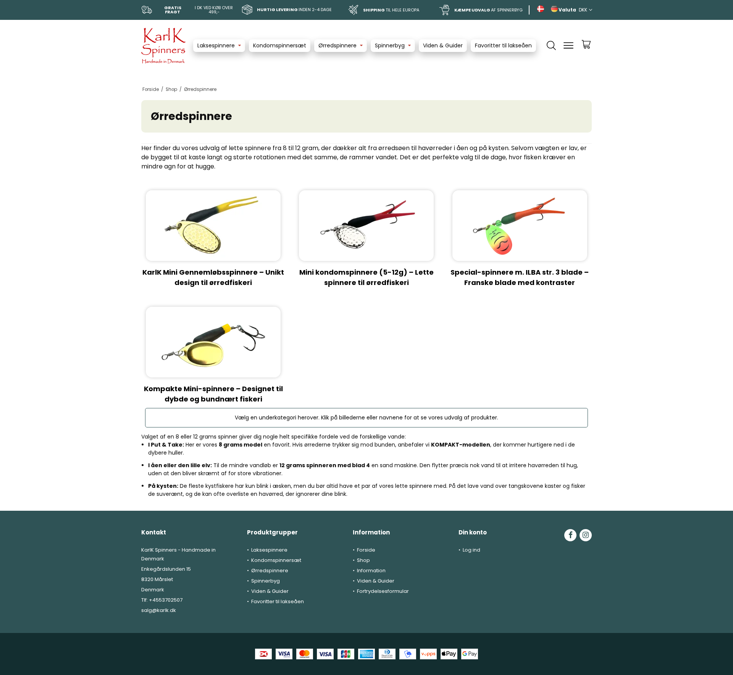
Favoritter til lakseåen (503, 45)
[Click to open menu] (568, 45)
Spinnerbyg (390, 45)
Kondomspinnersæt (279, 45)
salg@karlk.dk (158, 610)
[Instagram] (586, 535)
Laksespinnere (216, 45)
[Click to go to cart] (586, 48)
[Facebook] (570, 535)
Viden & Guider (443, 45)
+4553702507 (165, 600)
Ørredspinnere (337, 45)
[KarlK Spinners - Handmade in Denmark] (163, 45)
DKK (583, 9)
